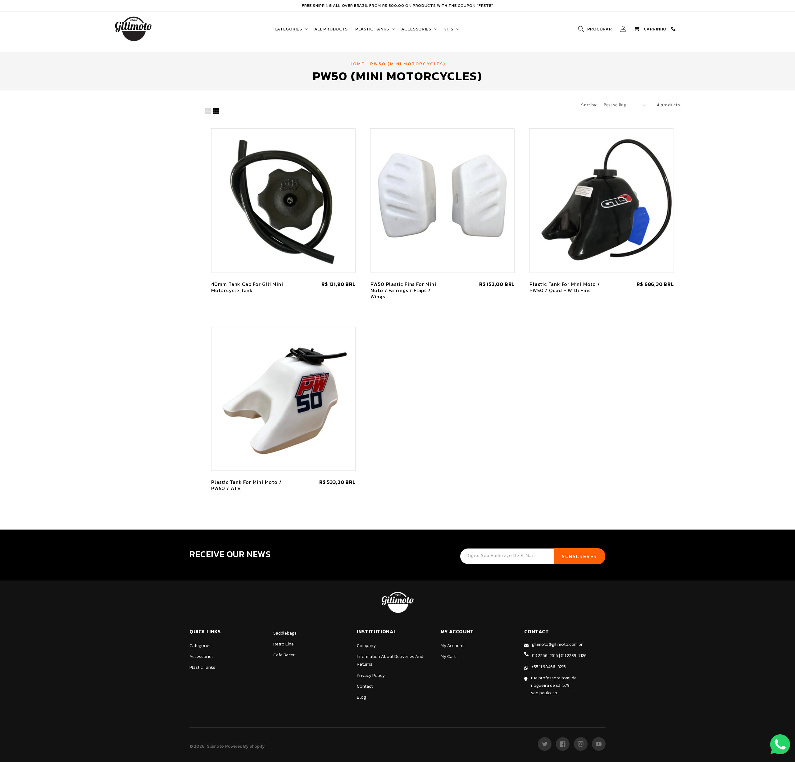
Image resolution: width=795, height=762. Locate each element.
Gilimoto (215, 746)
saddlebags (285, 633)
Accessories (201, 656)
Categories (200, 645)
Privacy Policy (371, 675)
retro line (283, 644)
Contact (365, 686)
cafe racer (284, 655)
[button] (291, 29)
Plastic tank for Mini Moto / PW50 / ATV (246, 485)
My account (452, 645)
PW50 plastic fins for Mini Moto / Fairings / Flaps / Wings (403, 290)
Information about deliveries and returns (390, 660)
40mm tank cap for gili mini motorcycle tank (247, 287)
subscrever (579, 556)
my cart (448, 656)
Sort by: (589, 105)
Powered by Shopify (245, 746)
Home (357, 64)
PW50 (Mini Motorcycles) (407, 64)
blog (361, 697)
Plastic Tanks (202, 667)
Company (366, 645)
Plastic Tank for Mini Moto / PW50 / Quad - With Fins (564, 287)
